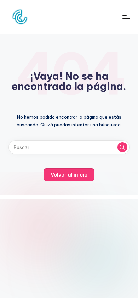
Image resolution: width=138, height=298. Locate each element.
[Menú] (126, 17)
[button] (122, 147)
